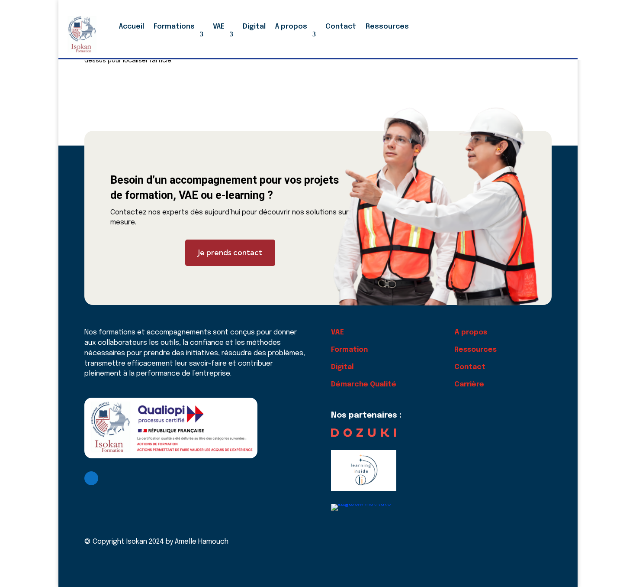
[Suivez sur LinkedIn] (91, 478)
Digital (254, 26)
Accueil (131, 26)
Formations (174, 26)
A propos (291, 26)
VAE (219, 26)
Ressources (387, 26)
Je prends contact (230, 252)
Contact (340, 26)
